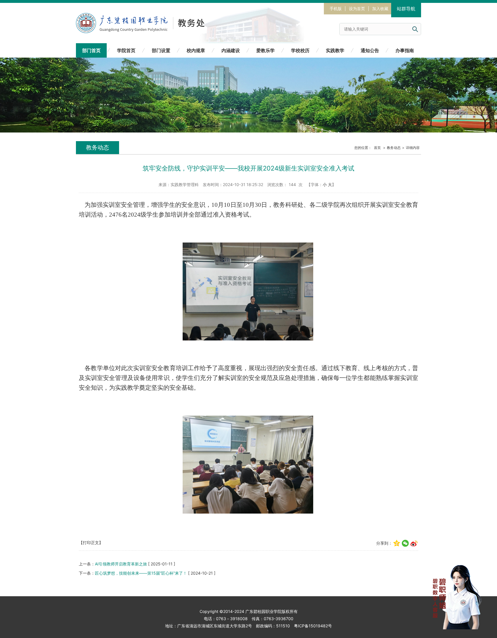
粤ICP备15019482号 (313, 625)
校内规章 (196, 50)
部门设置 (161, 50)
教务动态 (394, 147)
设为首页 (357, 8)
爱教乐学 (265, 50)
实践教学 (335, 50)
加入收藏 (380, 8)
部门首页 (91, 50)
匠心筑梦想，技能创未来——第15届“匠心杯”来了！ (141, 573)
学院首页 (126, 50)
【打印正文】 (91, 542)
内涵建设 (230, 50)
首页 (377, 147)
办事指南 (404, 50)
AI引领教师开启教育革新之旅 (121, 563)
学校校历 (300, 50)
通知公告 (370, 50)
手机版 (336, 8)
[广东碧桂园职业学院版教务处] (149, 16)
